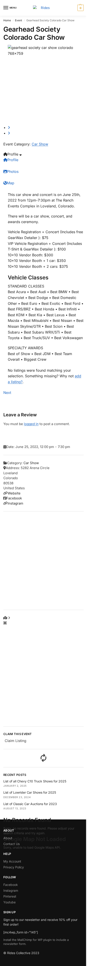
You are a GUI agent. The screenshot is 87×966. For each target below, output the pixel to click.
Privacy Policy (13, 867)
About (7, 838)
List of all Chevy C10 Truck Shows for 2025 (34, 781)
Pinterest (9, 896)
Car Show (40, 144)
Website (14, 493)
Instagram (15, 503)
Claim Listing (15, 740)
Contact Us (11, 844)
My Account (12, 861)
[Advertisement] (43, 560)
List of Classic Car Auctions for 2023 (30, 804)
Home (7, 20)
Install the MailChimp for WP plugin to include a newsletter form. (36, 942)
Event (18, 20)
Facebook (14, 498)
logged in (31, 424)
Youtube (9, 902)
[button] (80, 8)
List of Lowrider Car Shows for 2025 (29, 792)
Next (7, 392)
